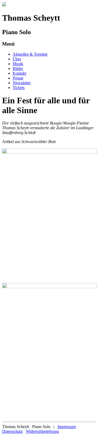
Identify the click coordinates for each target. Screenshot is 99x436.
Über (17, 59)
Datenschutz (12, 431)
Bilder (18, 68)
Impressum (67, 426)
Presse (18, 78)
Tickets (19, 87)
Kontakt (19, 73)
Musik (18, 63)
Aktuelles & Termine (30, 54)
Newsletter (22, 83)
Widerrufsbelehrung (42, 431)
